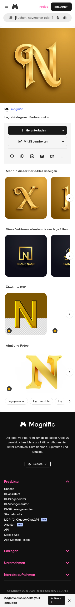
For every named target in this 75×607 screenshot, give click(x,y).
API (6, 529)
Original (26, 36)
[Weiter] (69, 198)
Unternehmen (14, 562)
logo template (41, 401)
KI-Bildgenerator (15, 499)
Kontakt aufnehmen (19, 574)
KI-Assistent (12, 494)
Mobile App (11, 535)
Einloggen (61, 7)
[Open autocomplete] (9, 17)
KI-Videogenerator (16, 504)
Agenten (13, 524)
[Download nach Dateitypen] (63, 130)
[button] (38, 464)
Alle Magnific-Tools (17, 540)
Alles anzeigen (46, 171)
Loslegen (11, 551)
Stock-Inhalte (13, 514)
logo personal (16, 401)
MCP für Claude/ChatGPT (25, 519)
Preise (43, 7)
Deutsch (37, 464)
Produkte (11, 481)
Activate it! (56, 600)
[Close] (69, 600)
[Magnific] (37, 425)
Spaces (9, 489)
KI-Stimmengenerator (18, 509)
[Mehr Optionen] (62, 156)
